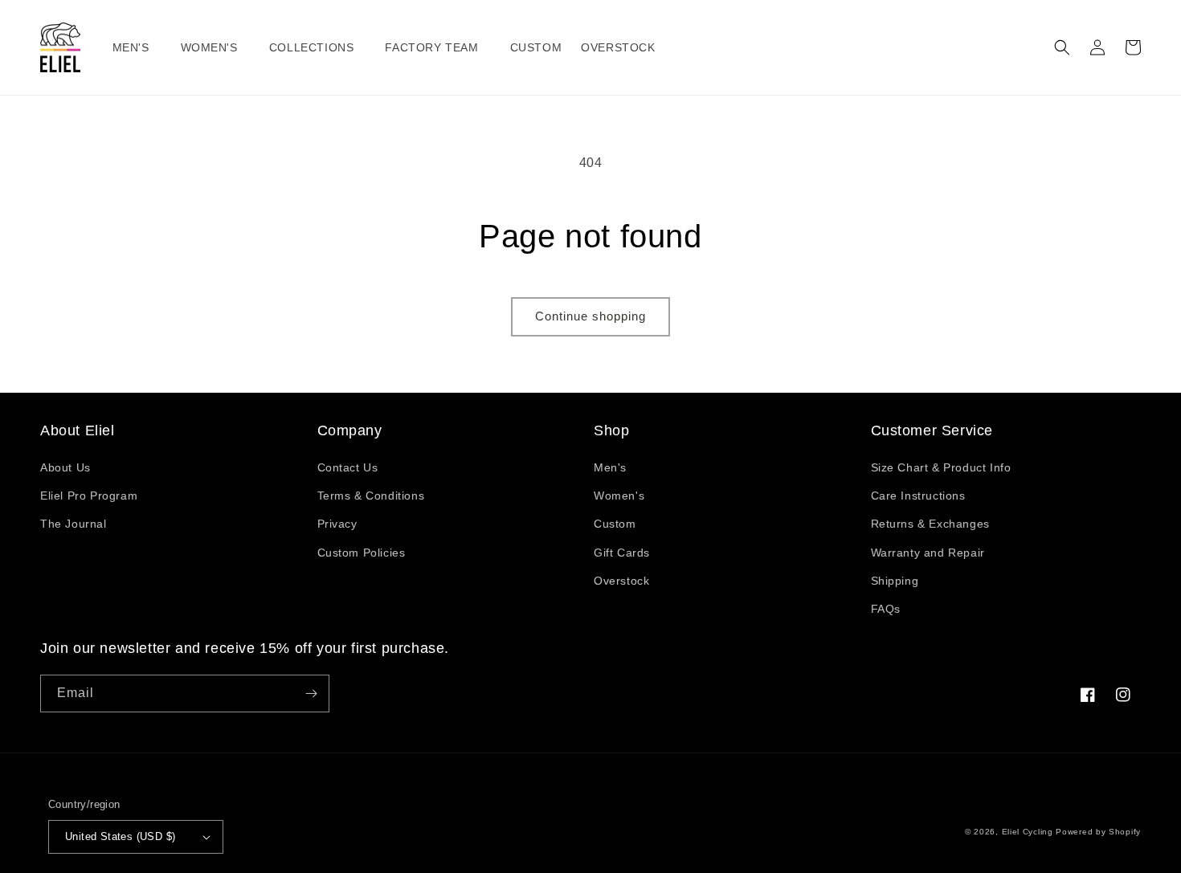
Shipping (895, 580)
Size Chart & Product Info (941, 467)
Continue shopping (590, 316)
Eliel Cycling (1027, 831)
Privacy (337, 523)
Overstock (621, 580)
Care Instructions (918, 495)
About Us (65, 467)
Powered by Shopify (1098, 831)
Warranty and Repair (928, 552)
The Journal (73, 523)
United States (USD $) (120, 836)
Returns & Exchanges (930, 523)
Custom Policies (361, 552)
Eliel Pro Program (88, 495)
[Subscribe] (311, 693)
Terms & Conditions (371, 495)
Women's (619, 495)
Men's (610, 467)
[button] (137, 47)
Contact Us (347, 467)
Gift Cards (622, 552)
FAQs (886, 608)
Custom (615, 523)
